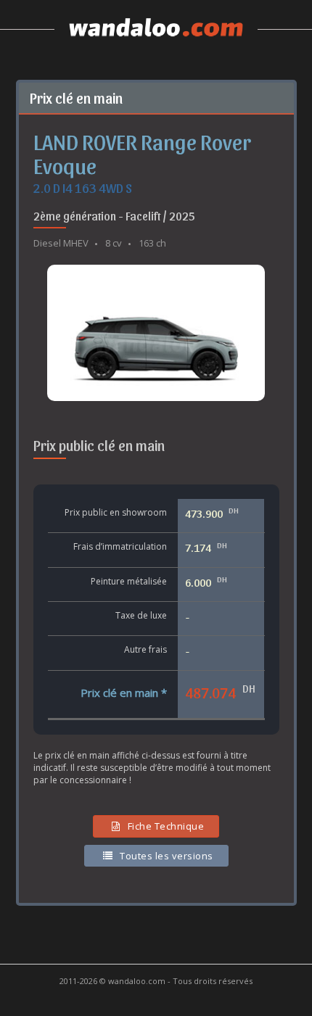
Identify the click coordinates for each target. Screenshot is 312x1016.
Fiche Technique (166, 826)
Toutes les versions (166, 855)
